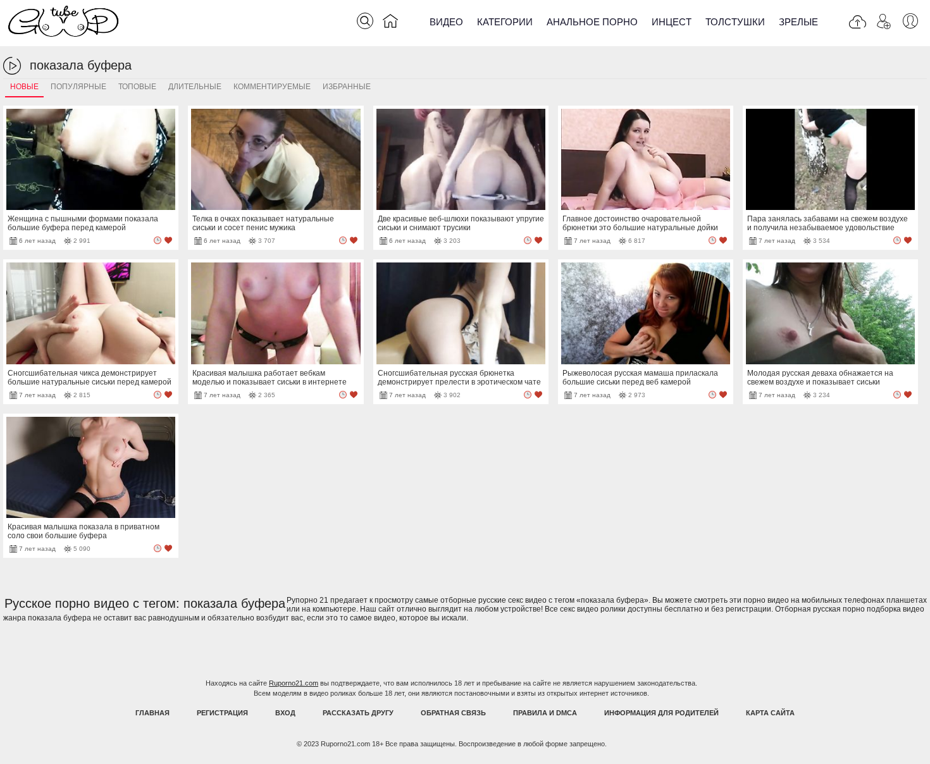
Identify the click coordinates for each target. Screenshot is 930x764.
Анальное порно (592, 21)
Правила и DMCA (545, 713)
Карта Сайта (770, 713)
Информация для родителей (661, 713)
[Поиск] (365, 21)
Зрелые (798, 21)
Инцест (671, 21)
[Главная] (390, 23)
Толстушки (735, 21)
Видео (446, 21)
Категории (505, 21)
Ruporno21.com (293, 683)
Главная (152, 713)
